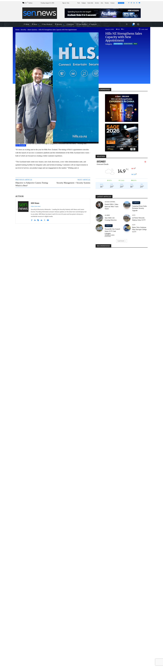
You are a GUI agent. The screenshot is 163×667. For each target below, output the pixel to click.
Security (23, 29)
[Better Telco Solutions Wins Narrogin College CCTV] (127, 228)
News (135, 43)
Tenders (136, 202)
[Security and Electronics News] (39, 13)
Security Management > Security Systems (73, 183)
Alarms (107, 215)
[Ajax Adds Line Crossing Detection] (99, 218)
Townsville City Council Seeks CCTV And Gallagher (112, 231)
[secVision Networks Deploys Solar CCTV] (127, 218)
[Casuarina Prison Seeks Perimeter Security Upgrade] (127, 205)
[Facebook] (128, 3)
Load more (121, 241)
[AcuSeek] (103, 13)
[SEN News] (23, 211)
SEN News (35, 203)
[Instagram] (131, 3)
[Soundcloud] (41, 219)
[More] (86, 191)
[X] (136, 3)
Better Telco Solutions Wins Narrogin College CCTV (139, 230)
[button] (138, 24)
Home (17, 29)
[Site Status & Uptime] (127, 24)
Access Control (128, 43)
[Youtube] (139, 3)
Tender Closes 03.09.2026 (109, 236)
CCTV (133, 215)
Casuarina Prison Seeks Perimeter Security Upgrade (139, 208)
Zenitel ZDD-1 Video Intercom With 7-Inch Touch (111, 207)
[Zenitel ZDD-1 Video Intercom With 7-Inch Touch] (99, 205)
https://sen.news (35, 206)
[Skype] (38, 219)
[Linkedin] (134, 3)
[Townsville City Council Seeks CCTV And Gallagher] (99, 228)
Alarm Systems (32, 29)
